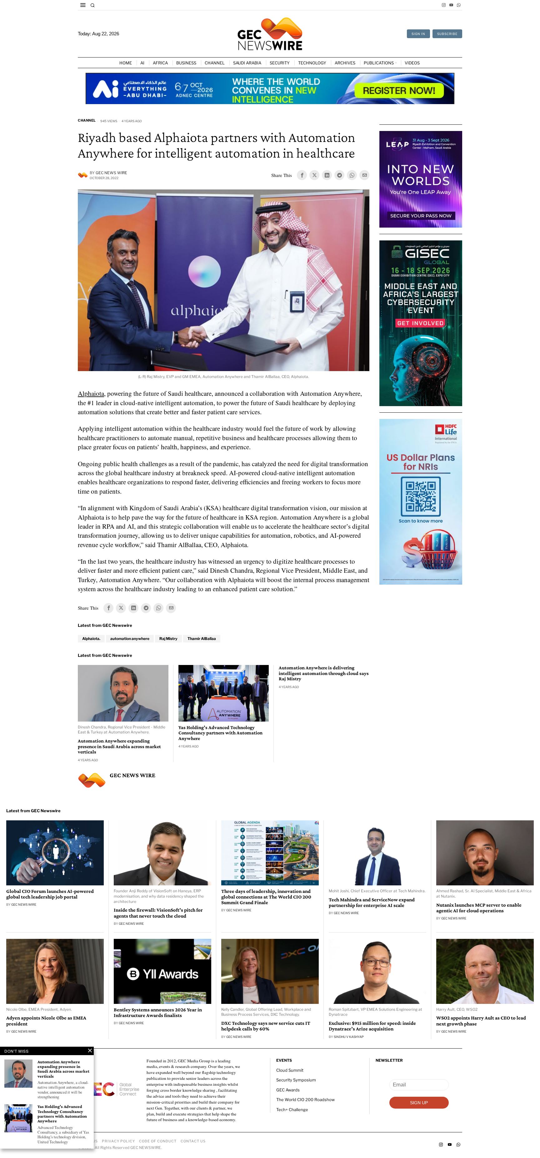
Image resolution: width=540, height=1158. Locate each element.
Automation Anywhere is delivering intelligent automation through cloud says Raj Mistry (324, 673)
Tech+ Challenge (292, 1109)
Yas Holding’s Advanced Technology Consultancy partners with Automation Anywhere (220, 733)
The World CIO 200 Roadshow (305, 1099)
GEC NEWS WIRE (111, 172)
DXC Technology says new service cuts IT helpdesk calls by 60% (265, 1026)
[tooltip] (443, 5)
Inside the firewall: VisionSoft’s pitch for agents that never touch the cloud (158, 913)
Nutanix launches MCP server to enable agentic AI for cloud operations (479, 908)
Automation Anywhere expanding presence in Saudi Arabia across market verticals (119, 746)
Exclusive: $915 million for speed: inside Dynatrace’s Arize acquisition (372, 1026)
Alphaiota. (91, 638)
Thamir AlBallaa (202, 638)
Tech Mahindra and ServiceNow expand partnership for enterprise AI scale (372, 902)
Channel (87, 120)
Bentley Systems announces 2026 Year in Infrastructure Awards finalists (158, 1012)
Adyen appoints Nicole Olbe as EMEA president (46, 1020)
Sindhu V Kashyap (349, 1037)
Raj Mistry (168, 638)
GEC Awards (288, 1089)
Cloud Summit (289, 1070)
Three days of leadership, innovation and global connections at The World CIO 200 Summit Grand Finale (266, 897)
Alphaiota (91, 393)
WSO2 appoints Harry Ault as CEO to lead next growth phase (481, 1020)
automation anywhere (129, 638)
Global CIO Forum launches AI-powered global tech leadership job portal (50, 894)
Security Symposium (296, 1079)
